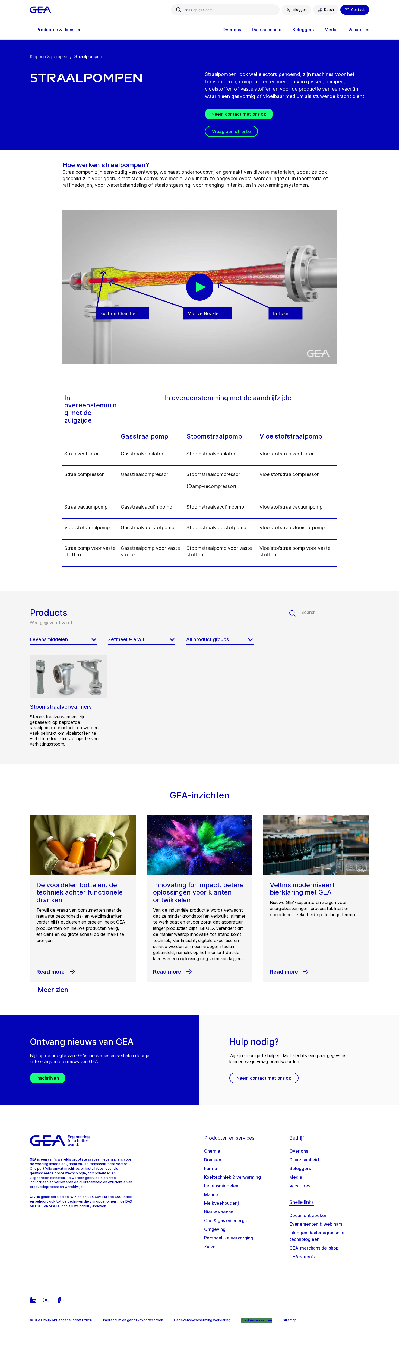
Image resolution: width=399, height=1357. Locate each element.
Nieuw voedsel (219, 1212)
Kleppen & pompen (48, 56)
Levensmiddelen (221, 1185)
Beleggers (300, 1168)
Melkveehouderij (221, 1203)
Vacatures (299, 1185)
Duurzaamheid (304, 1159)
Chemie (212, 1151)
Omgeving (215, 1229)
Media (295, 1177)
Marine (211, 1194)
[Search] (295, 613)
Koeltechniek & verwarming (232, 1177)
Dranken (212, 1159)
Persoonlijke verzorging (228, 1238)
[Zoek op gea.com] (178, 10)
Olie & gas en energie (226, 1220)
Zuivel (210, 1246)
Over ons (298, 1151)
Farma (210, 1168)
